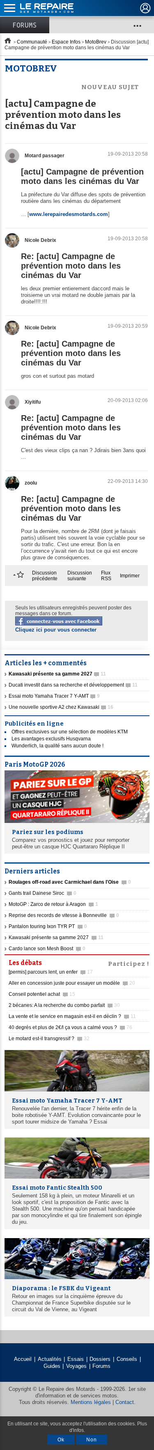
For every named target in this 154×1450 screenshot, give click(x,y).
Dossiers (100, 1359)
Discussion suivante (79, 575)
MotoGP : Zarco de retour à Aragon (53, 904)
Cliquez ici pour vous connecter (56, 630)
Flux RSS (106, 575)
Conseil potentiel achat (42, 994)
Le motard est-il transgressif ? (49, 1038)
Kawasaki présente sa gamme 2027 (56, 937)
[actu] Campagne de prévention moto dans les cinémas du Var (82, 176)
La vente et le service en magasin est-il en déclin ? (72, 1016)
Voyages (76, 1366)
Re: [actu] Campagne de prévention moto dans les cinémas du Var (71, 266)
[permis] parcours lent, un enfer (51, 972)
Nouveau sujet (110, 87)
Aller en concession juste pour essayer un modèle (72, 983)
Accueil (23, 1359)
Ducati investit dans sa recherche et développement (73, 685)
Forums (24, 25)
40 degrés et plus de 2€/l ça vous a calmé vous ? (70, 1027)
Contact (124, 1402)
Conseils (127, 1359)
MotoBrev (95, 42)
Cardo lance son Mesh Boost (47, 948)
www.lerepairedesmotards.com (68, 214)
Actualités (50, 1359)
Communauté (32, 42)
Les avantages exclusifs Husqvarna (51, 739)
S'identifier (145, 8)
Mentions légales (91, 1402)
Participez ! (128, 963)
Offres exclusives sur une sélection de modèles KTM (69, 732)
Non (91, 1440)
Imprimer (130, 576)
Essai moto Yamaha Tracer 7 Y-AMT (54, 696)
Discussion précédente (44, 575)
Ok (60, 1440)
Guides (52, 1366)
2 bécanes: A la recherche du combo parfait (64, 1005)
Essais (75, 1359)
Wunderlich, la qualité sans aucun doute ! (57, 746)
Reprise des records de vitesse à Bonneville (64, 915)
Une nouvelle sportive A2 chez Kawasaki (61, 707)
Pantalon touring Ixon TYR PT (48, 926)
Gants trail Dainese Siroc (42, 893)
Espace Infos (66, 42)
